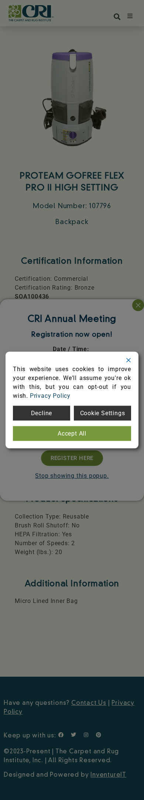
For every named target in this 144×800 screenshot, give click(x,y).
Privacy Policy (50, 395)
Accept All (72, 433)
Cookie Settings (102, 413)
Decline (41, 413)
